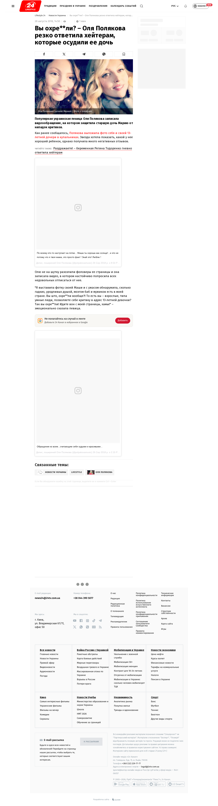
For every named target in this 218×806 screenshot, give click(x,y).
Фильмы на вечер (49, 710)
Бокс (153, 701)
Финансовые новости (162, 662)
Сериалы (44, 719)
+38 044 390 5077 (83, 598)
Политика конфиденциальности (146, 594)
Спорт (154, 697)
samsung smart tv (176, 784)
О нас (113, 593)
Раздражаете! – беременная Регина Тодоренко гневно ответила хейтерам (83, 150)
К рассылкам (91, 742)
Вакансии (165, 606)
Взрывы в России (86, 679)
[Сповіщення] (185, 6)
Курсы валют (158, 658)
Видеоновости (47, 667)
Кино (43, 697)
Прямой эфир (47, 662)
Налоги (155, 675)
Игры (163, 629)
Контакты (165, 601)
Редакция (115, 599)
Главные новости (49, 654)
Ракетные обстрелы (87, 654)
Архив (164, 619)
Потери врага (84, 683)
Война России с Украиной (92, 650)
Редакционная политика (118, 605)
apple (139, 784)
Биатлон (155, 714)
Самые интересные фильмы (54, 701)
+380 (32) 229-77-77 (131, 763)
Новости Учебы (86, 697)
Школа (80, 709)
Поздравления (98, 6)
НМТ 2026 (82, 713)
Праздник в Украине (73, 6)
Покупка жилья (122, 705)
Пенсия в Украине (160, 679)
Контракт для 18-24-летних (128, 670)
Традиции (50, 6)
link (75, 620)
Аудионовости (47, 671)
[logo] (30, 6)
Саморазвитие (84, 718)
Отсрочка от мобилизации (128, 675)
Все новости (47, 650)
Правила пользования (121, 627)
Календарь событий (123, 6)
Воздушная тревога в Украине (93, 667)
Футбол (155, 705)
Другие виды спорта (161, 719)
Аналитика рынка (123, 701)
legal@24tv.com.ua (150, 766)
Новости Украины (58, 16)
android (121, 784)
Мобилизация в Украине (129, 650)
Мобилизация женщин (126, 666)
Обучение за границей (89, 722)
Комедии (44, 714)
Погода (43, 676)
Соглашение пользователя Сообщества (143, 624)
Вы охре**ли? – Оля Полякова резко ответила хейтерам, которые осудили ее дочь (101, 16)
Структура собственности (168, 612)
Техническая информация (167, 594)
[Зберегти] (124, 54)
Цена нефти (157, 654)
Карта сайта (167, 624)
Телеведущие (117, 616)
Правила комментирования (145, 632)
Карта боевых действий (89, 658)
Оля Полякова (63, 263)
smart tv (157, 784)
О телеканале (117, 611)
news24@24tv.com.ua (47, 598)
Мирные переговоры (88, 662)
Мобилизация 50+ (123, 662)
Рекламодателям (119, 622)
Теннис (154, 710)
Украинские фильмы (51, 705)
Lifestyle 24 (40, 16)
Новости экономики (163, 650)
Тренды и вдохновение (126, 710)
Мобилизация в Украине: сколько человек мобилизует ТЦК (129, 683)
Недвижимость (123, 697)
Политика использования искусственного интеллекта (143, 604)
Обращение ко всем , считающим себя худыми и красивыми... (69, 446)
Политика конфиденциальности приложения (146, 614)
